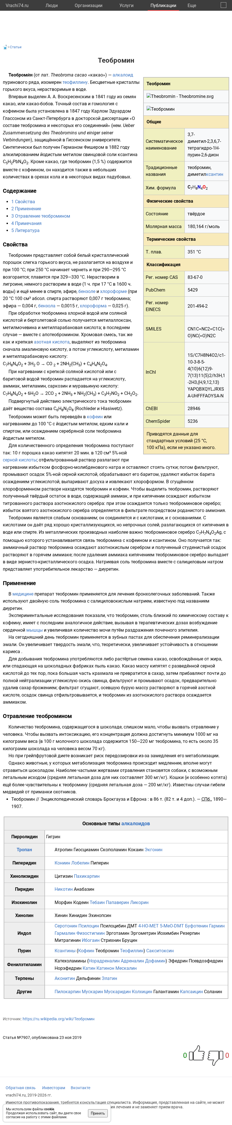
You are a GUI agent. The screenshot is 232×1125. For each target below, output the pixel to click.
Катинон (105, 968)
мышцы (34, 630)
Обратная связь (21, 1087)
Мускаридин (117, 991)
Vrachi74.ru (17, 5)
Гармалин (65, 933)
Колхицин (142, 991)
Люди (52, 5)
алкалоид (123, 75)
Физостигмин (90, 933)
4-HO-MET (148, 926)
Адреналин (132, 961)
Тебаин (97, 902)
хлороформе (113, 291)
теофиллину (75, 82)
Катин (89, 968)
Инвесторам (53, 1087)
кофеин (95, 416)
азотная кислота (52, 342)
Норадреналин (104, 961)
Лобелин (80, 863)
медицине (22, 594)
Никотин (64, 889)
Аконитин (65, 978)
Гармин (217, 926)
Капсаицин (191, 991)
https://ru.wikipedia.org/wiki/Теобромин (58, 1019)
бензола (46, 305)
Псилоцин (88, 926)
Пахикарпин (87, 876)
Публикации (163, 5)
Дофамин (155, 961)
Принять (98, 1113)
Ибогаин (91, 940)
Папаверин (117, 902)
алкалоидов (135, 823)
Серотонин (66, 926)
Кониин (62, 863)
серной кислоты (20, 460)
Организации (88, 5)
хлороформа (93, 305)
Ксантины (65, 950)
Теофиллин (131, 950)
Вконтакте (80, 1087)
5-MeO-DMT (172, 926)
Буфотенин (196, 926)
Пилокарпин (68, 991)
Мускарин (92, 991)
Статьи (16, 47)
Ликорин (139, 902)
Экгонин (153, 849)
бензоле (86, 291)
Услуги (126, 5)
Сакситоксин (160, 950)
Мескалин (126, 968)
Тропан (24, 849)
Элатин (109, 978)
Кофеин (86, 950)
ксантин (214, 174)
